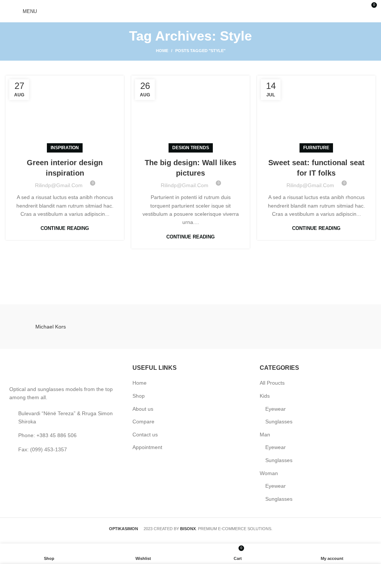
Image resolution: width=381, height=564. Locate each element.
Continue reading (65, 228)
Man (265, 435)
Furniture (316, 147)
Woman (269, 473)
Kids (265, 396)
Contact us (145, 435)
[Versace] (237, 326)
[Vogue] (143, 327)
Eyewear (275, 409)
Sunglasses (278, 421)
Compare (143, 421)
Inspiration (65, 147)
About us (142, 409)
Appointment (147, 447)
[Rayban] (330, 326)
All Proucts (272, 383)
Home (162, 50)
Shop (138, 396)
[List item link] (63, 435)
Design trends (190, 147)
